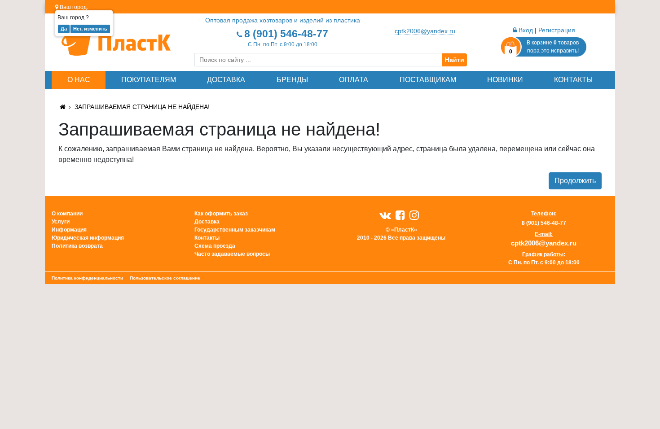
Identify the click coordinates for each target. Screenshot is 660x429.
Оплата (353, 79)
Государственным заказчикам (234, 230)
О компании (67, 213)
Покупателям (148, 79)
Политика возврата (77, 246)
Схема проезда (214, 246)
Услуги (61, 222)
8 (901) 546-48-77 (286, 33)
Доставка (226, 79)
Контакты (573, 79)
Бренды (292, 79)
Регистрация (556, 30)
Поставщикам (428, 79)
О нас (78, 79)
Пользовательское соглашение (165, 278)
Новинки (505, 79)
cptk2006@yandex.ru (425, 31)
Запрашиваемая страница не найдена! (142, 106)
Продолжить (575, 180)
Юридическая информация (88, 238)
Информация (69, 230)
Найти (454, 59)
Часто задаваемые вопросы (232, 254)
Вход (525, 30)
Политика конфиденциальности (87, 278)
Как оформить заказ (221, 213)
